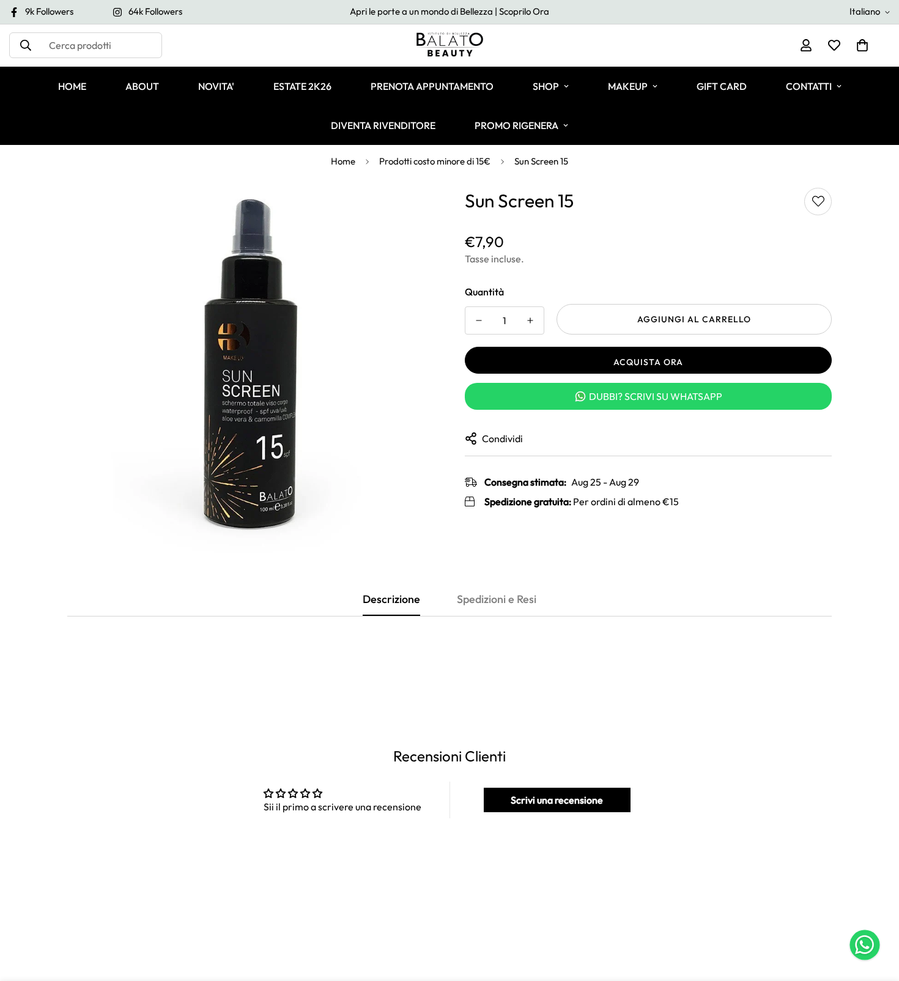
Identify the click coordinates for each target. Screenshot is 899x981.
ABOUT (142, 86)
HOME (72, 86)
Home (343, 161)
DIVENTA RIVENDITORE (383, 125)
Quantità (484, 292)
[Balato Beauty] (449, 45)
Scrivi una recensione (557, 800)
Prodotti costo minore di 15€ (434, 161)
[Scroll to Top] (875, 914)
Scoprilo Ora (524, 11)
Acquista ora (648, 362)
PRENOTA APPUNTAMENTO (432, 86)
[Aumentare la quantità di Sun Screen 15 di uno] (530, 320)
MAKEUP (628, 86)
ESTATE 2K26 (302, 86)
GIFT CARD (722, 86)
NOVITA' (216, 86)
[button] (862, 45)
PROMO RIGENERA (516, 125)
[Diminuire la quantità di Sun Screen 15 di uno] (478, 320)
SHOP (546, 86)
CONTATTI (809, 86)
